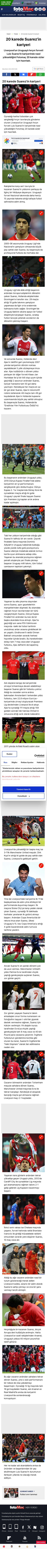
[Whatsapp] (40, 74)
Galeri (8, 34)
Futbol (16, 34)
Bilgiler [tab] (14, 762)
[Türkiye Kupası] (44, 9)
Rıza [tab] (5, 762)
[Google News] (39, 68)
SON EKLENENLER (9, 15)
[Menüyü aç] (2, 9)
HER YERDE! (31, 1507)
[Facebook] (6, 74)
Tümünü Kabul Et (23, 789)
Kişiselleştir (22, 796)
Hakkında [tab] (40, 762)
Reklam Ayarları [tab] (27, 762)
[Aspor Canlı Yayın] (36, 9)
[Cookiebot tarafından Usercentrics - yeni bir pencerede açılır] (34, 756)
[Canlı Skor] (40, 9)
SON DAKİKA (41, 1542)
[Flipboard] (32, 74)
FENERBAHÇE (32, 15)
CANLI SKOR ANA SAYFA (6, 3)
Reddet (9, 754)
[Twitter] (15, 74)
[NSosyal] (23, 74)
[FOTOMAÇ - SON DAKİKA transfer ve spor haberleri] (23, 9)
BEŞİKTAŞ (21, 15)
